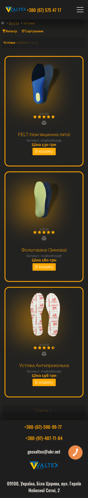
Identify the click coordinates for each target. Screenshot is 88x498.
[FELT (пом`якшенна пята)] (44, 84)
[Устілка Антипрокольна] (44, 315)
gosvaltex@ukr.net (44, 451)
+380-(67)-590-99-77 (43, 427)
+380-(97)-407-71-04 (44, 438)
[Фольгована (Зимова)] (44, 199)
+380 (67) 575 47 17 (44, 10)
